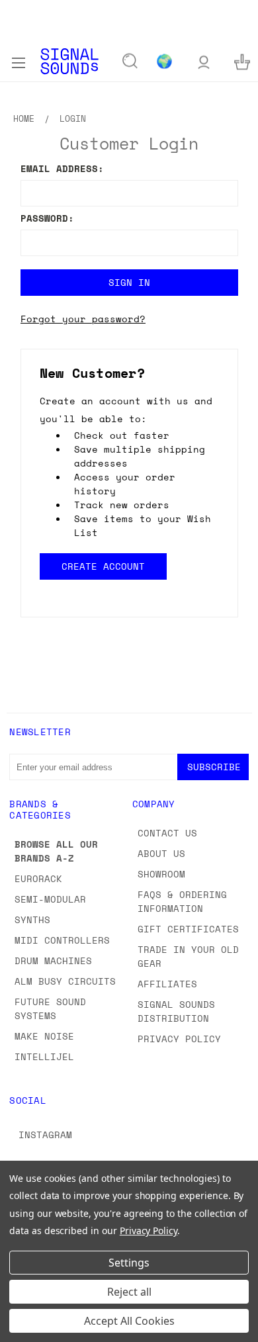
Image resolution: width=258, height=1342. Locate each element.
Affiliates (167, 984)
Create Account (102, 566)
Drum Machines (53, 960)
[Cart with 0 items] (242, 61)
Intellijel (44, 1056)
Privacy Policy (179, 1039)
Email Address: (62, 168)
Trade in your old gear (188, 956)
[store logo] (69, 61)
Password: (47, 218)
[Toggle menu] (18, 60)
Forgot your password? (83, 319)
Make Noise (44, 1036)
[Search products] (130, 61)
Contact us (167, 833)
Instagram (45, 1134)
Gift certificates (188, 929)
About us (161, 853)
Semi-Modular (50, 899)
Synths (32, 919)
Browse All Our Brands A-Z (56, 851)
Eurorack (38, 878)
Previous (20, 1328)
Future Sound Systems (50, 1008)
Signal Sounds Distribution (176, 1011)
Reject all (129, 1291)
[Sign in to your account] (203, 61)
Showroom (161, 874)
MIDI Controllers (62, 940)
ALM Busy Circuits (65, 981)
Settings (129, 1262)
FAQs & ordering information (182, 901)
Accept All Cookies (129, 1321)
